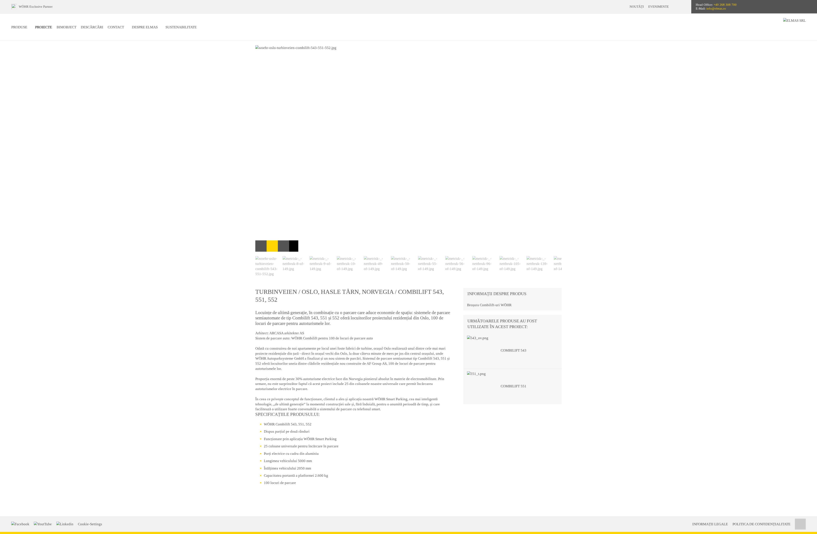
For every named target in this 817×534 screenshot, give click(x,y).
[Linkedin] (64, 524)
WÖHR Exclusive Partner (36, 6)
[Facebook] (20, 524)
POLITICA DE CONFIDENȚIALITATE (761, 524)
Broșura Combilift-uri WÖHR (489, 305)
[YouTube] (43, 524)
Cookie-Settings (90, 524)
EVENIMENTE (658, 6)
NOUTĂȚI (637, 6)
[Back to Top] (800, 524)
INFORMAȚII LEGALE (710, 524)
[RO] (684, 6)
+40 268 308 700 (725, 4)
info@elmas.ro (716, 8)
